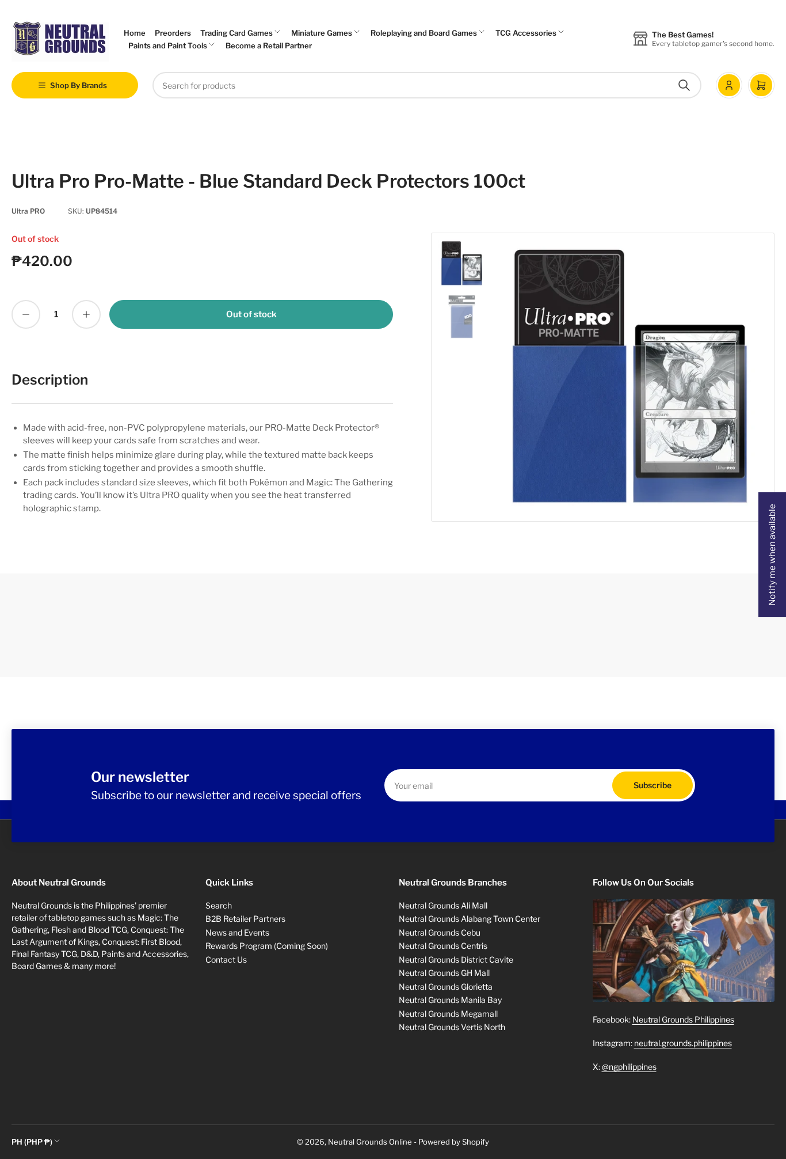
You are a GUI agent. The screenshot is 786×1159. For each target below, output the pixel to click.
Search (218, 905)
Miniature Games (321, 32)
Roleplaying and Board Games (424, 32)
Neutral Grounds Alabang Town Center (469, 919)
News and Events (237, 932)
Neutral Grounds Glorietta (446, 986)
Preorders (173, 32)
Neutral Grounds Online (370, 1141)
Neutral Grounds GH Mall (444, 973)
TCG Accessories (525, 32)
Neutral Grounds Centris (443, 946)
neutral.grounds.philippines (683, 1043)
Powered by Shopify (453, 1141)
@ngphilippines (629, 1066)
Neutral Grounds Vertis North (452, 1027)
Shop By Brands (78, 85)
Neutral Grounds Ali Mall (443, 905)
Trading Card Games (236, 32)
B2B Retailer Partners (245, 919)
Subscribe (652, 785)
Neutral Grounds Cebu (439, 932)
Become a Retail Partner (269, 45)
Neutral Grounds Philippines (683, 1019)
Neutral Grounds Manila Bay (450, 1000)
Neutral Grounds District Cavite (456, 959)
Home (135, 32)
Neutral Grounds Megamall (448, 1014)
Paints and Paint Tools (167, 45)
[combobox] (426, 85)
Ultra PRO (28, 211)
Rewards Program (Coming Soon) (266, 946)
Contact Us (226, 959)
